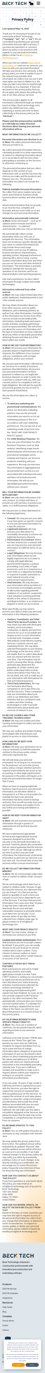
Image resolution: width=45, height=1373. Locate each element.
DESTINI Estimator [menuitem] (10, 1293)
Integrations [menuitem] (7, 1298)
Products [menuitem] (7, 1284)
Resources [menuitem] (7, 1302)
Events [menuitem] (5, 1325)
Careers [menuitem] (5, 1330)
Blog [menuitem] (4, 1312)
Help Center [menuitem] (7, 1307)
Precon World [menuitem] (8, 1321)
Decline (32, 1365)
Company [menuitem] (7, 1316)
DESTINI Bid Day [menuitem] (9, 1289)
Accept (18, 1365)
